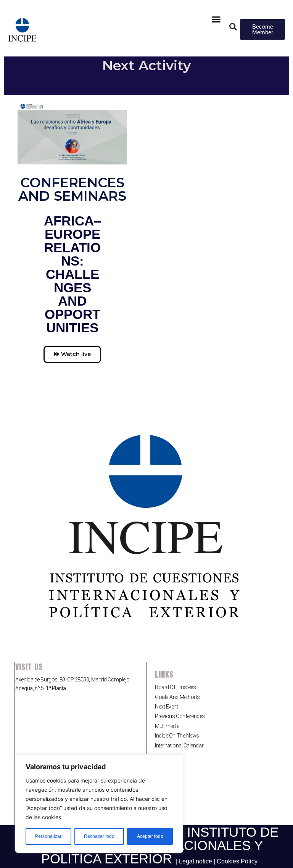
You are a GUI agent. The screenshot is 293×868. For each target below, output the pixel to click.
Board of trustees (175, 687)
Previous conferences (180, 716)
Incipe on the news (177, 736)
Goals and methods (177, 697)
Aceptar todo (150, 836)
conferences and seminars (72, 189)
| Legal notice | (196, 861)
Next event (166, 707)
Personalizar (48, 836)
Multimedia (167, 726)
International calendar (179, 745)
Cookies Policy (237, 861)
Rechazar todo (99, 836)
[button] (216, 19)
